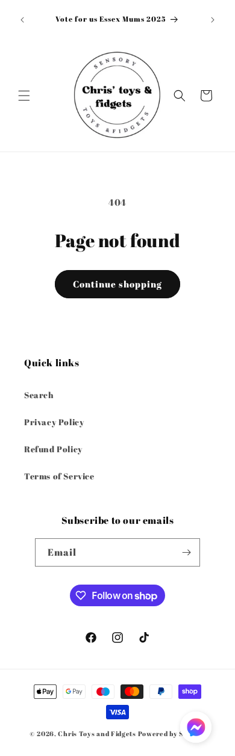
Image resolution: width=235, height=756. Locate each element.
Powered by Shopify (172, 733)
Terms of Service (59, 476)
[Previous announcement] (22, 20)
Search (39, 395)
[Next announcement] (212, 20)
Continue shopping (117, 284)
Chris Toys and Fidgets (97, 733)
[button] (24, 95)
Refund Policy (53, 449)
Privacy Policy (54, 422)
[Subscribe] (186, 552)
